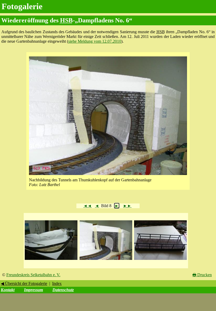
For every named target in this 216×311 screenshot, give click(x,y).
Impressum (33, 290)
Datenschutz (63, 290)
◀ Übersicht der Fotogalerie (24, 283)
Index (57, 283)
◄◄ (87, 205)
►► (127, 205)
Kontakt (7, 290)
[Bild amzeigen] (51, 260)
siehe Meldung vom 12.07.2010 (94, 41)
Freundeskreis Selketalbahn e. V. (33, 275)
